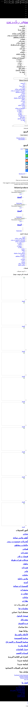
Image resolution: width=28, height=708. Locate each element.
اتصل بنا (23, 120)
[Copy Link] (14, 168)
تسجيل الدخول (22, 616)
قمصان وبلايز (21, 96)
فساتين (23, 93)
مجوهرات (19, 109)
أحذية (23, 106)
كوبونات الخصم (22, 653)
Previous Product (20, 138)
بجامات (23, 103)
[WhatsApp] (14, 155)
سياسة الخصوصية (21, 638)
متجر (23, 84)
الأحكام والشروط (21, 635)
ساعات (20, 112)
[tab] (12, 173)
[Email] (14, 165)
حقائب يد (19, 111)
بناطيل (23, 99)
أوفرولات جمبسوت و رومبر (18, 90)
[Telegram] (14, 158)
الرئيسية (23, 83)
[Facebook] (14, 150)
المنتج (19, 197)
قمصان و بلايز (22, 556)
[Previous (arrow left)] (2, 354)
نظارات (20, 114)
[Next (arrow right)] (25, 354)
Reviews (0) (22, 173)
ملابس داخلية (21, 105)
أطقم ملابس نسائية (20, 89)
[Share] (14, 170)
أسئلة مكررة (23, 646)
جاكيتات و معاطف (20, 92)
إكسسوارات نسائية (20, 108)
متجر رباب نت (17, 22)
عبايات (23, 87)
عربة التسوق (23, 623)
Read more (19, 203)
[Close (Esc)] (26, 1)
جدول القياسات (22, 649)
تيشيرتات (22, 95)
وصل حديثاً (22, 86)
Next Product (21, 139)
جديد (22, 148)
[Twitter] (14, 153)
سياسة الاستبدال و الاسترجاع (17, 642)
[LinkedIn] (14, 163)
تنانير (23, 102)
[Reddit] (14, 160)
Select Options (24, 135)
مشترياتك (22, 117)
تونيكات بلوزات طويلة (19, 98)
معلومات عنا (23, 608)
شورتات (23, 101)
